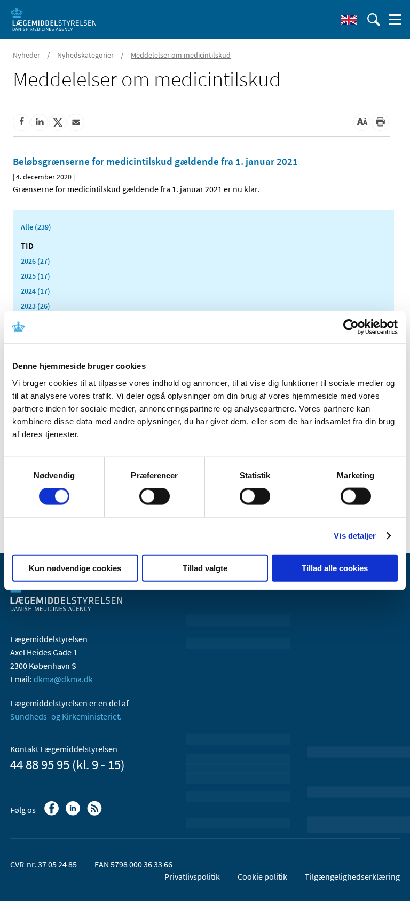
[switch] (154, 496)
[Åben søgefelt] (373, 19)
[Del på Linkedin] (39, 122)
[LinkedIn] (74, 813)
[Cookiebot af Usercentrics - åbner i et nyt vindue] (351, 327)
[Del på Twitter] (57, 122)
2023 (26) (35, 306)
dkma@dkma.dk (63, 679)
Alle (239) (36, 227)
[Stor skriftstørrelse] (361, 122)
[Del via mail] (75, 122)
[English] (349, 19)
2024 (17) (35, 291)
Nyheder (26, 55)
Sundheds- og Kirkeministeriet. (66, 716)
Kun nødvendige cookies (75, 567)
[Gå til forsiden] (53, 18)
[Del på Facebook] (21, 122)
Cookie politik (262, 876)
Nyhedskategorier (85, 55)
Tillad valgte (205, 567)
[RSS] (95, 813)
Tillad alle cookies (335, 567)
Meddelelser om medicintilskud (181, 55)
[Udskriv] (380, 122)
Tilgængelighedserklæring (352, 876)
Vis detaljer (355, 535)
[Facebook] (52, 813)
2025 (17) (35, 276)
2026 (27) (35, 261)
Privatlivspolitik (192, 876)
